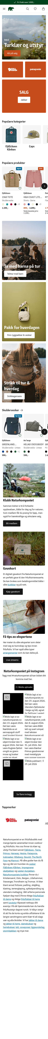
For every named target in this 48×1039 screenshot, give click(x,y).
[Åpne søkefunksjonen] (27, 9)
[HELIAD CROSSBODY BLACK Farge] (29, 452)
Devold (27, 857)
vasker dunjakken (26, 871)
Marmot (15, 860)
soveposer (25, 927)
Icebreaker (8, 857)
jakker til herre (13, 923)
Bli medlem (11, 523)
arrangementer (10, 652)
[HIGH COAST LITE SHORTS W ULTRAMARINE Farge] (29, 204)
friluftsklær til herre (30, 899)
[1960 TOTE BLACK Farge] (15, 204)
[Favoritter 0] (35, 9)
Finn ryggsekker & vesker (19, 335)
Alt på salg (12, 53)
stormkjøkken (10, 930)
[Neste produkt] (44, 186)
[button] (13, 703)
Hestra (23, 853)
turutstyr (12, 902)
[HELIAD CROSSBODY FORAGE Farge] (25, 452)
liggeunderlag (37, 927)
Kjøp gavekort (13, 591)
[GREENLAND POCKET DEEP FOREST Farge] (15, 452)
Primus (6, 853)
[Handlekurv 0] (43, 9)
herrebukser (8, 927)
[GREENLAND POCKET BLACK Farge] (11, 452)
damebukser (27, 923)
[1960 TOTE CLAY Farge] (3, 204)
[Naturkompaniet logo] (11, 9)
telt (17, 927)
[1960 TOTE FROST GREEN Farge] (7, 204)
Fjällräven (29, 850)
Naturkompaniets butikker (15, 874)
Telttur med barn (15, 273)
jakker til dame (36, 920)
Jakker (24, 99)
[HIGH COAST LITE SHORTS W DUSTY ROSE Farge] (25, 204)
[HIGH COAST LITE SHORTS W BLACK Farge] (37, 204)
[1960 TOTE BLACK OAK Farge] (11, 204)
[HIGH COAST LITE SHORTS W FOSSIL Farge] (33, 204)
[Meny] (4, 9)
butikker (12, 584)
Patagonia (32, 853)
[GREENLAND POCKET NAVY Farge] (3, 452)
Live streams (12, 660)
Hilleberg (18, 857)
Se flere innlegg (24, 794)
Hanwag (15, 853)
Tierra (37, 850)
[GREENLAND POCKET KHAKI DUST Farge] (7, 452)
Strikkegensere (14, 396)
